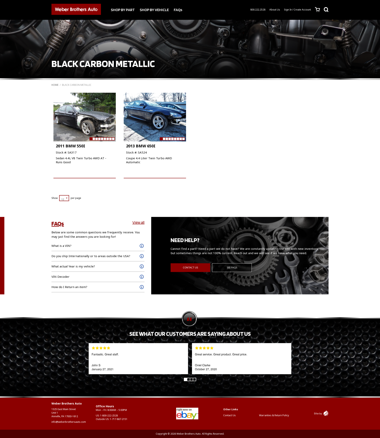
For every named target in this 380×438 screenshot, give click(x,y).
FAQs (178, 9)
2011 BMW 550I (70, 146)
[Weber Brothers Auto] (76, 10)
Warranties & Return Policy (274, 415)
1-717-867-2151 (118, 419)
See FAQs (232, 267)
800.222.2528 (257, 9)
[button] (90, 139)
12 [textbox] (62, 199)
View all (138, 222)
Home (54, 85)
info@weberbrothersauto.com (68, 422)
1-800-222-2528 (109, 415)
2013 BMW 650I (140, 146)
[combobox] (64, 198)
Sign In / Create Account (297, 9)
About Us (274, 9)
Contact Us (190, 267)
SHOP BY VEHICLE (154, 9)
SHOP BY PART (123, 9)
